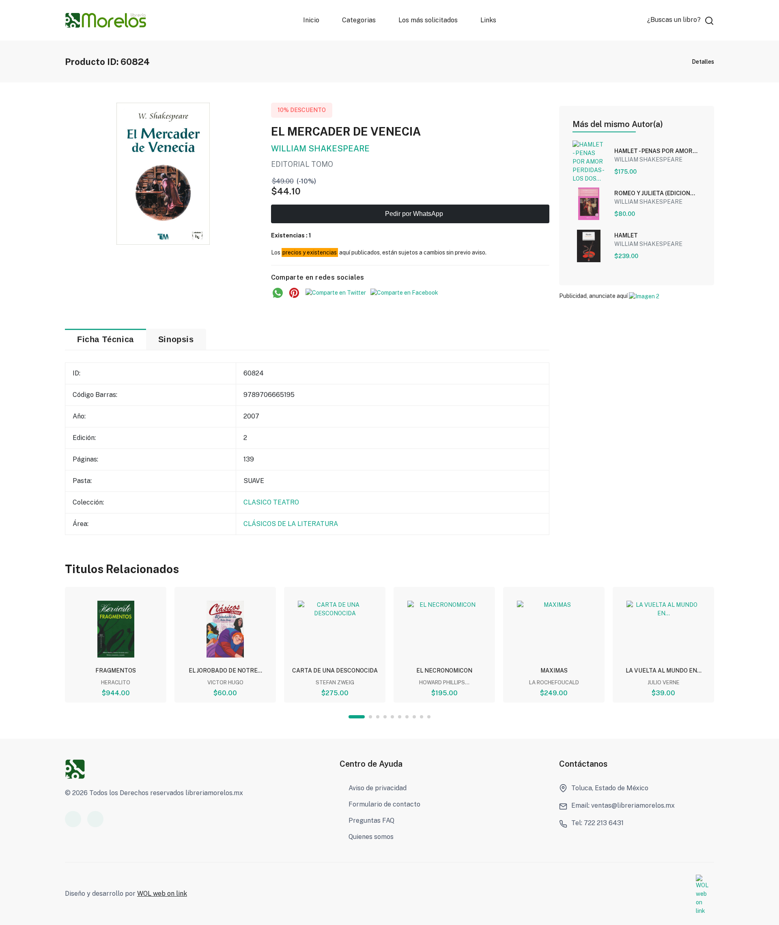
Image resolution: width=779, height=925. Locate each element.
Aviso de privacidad (378, 788)
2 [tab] (370, 716)
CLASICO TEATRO (271, 502)
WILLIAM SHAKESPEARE (320, 148)
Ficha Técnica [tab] (105, 339)
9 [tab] (421, 716)
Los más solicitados (428, 20)
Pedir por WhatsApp (413, 213)
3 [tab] (377, 716)
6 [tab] (399, 716)
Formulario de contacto (384, 804)
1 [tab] (357, 716)
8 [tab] (414, 716)
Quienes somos (371, 837)
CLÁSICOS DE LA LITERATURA (290, 524)
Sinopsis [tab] (176, 339)
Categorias (359, 20)
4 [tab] (385, 716)
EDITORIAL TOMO (302, 164)
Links (488, 20)
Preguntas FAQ (371, 820)
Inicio (311, 20)
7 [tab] (407, 716)
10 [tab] (428, 716)
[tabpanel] (115, 645)
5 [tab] (392, 716)
